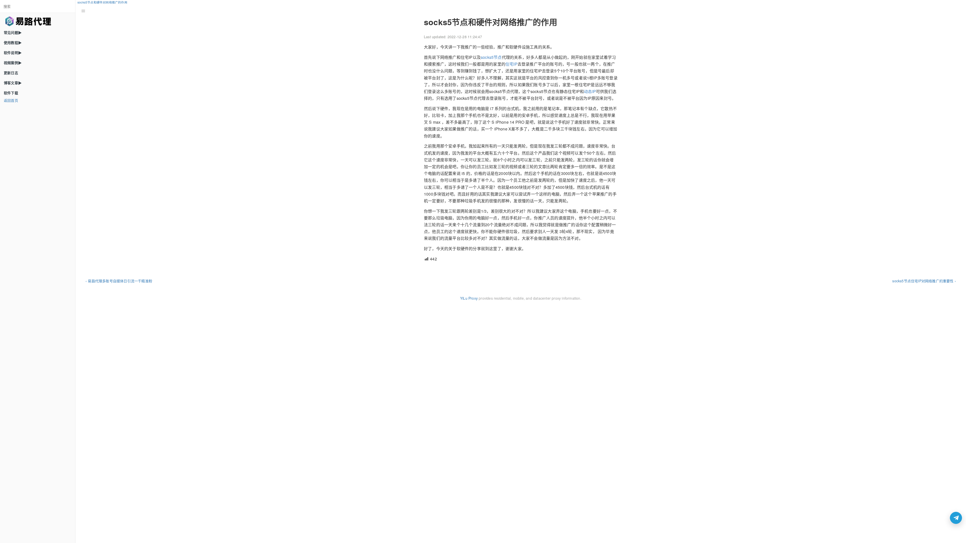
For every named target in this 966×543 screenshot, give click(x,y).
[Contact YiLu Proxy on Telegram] (956, 518)
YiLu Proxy (469, 298)
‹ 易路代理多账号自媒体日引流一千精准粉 (119, 280)
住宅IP (511, 64)
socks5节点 (491, 57)
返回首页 (11, 100)
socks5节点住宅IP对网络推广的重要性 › (924, 280)
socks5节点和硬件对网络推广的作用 (102, 2)
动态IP (590, 91)
